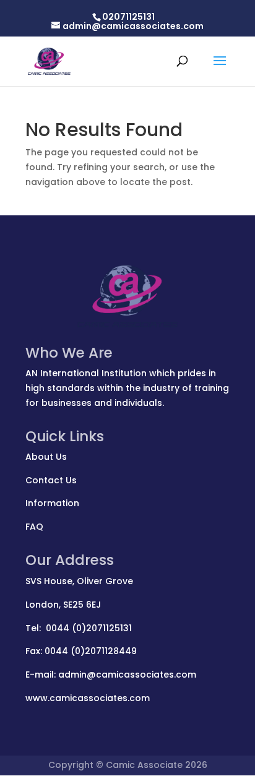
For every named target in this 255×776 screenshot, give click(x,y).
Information (52, 503)
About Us (46, 457)
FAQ (34, 526)
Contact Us (51, 480)
